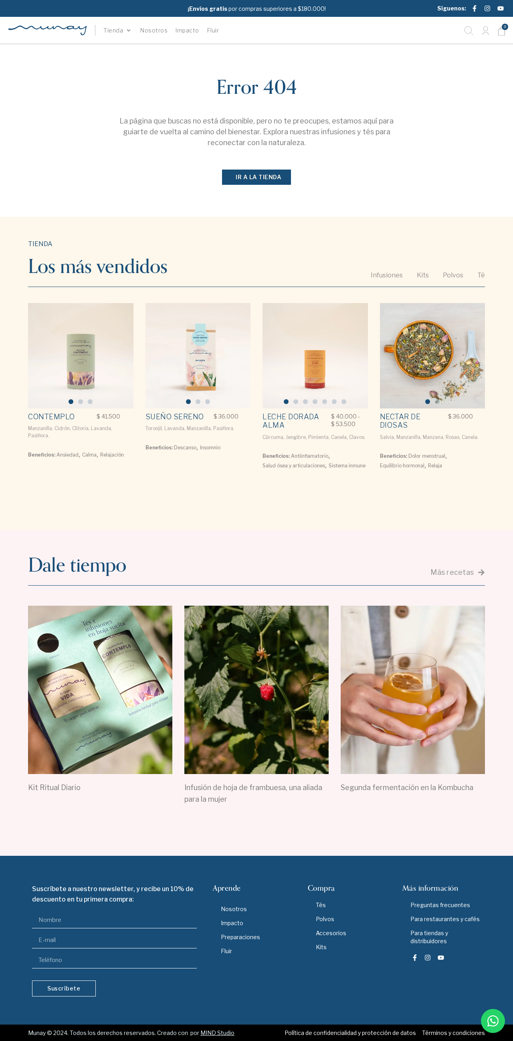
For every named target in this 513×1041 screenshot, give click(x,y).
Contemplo (51, 416)
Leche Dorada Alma (291, 421)
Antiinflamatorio (309, 456)
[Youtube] (500, 8)
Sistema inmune (347, 466)
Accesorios (331, 933)
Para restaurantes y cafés (445, 919)
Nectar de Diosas (400, 421)
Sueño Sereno (174, 416)
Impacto (232, 923)
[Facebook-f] (474, 8)
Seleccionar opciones (289, 488)
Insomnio (210, 448)
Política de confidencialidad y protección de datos (350, 1032)
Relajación (112, 455)
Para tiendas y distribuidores (429, 937)
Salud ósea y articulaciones (294, 466)
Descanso (185, 448)
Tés (321, 905)
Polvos (325, 919)
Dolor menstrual (426, 456)
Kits (321, 947)
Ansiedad (68, 455)
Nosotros (234, 909)
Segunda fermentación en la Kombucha (407, 787)
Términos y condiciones (453, 1032)
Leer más (100, 808)
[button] (117, 30)
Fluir (226, 951)
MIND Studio (217, 1032)
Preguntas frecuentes (440, 905)
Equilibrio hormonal (402, 466)
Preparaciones (240, 937)
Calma (89, 455)
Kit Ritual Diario (54, 787)
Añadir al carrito (54, 474)
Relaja (435, 466)
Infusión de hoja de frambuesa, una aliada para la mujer (253, 793)
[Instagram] (487, 8)
